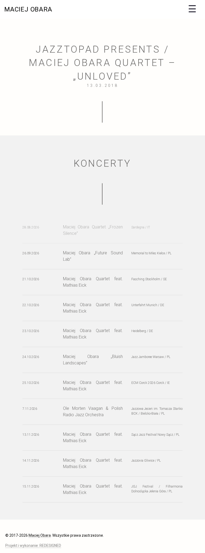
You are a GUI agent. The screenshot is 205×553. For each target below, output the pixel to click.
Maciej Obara (28, 9)
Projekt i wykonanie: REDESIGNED (33, 545)
